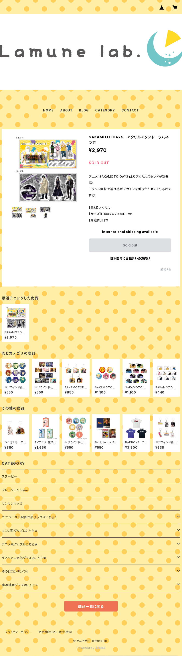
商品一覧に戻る (91, 606)
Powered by (86, 648)
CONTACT (130, 110)
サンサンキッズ (12, 503)
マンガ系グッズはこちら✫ (20, 531)
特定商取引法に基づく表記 (55, 632)
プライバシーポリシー (18, 632)
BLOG (84, 110)
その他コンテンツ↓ (15, 571)
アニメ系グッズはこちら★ (20, 544)
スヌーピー (9, 476)
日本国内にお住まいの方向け (130, 258)
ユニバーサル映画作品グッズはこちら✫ (29, 517)
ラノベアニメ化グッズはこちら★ (24, 558)
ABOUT (66, 110)
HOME (48, 110)
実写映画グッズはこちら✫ (20, 585)
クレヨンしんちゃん (15, 490)
